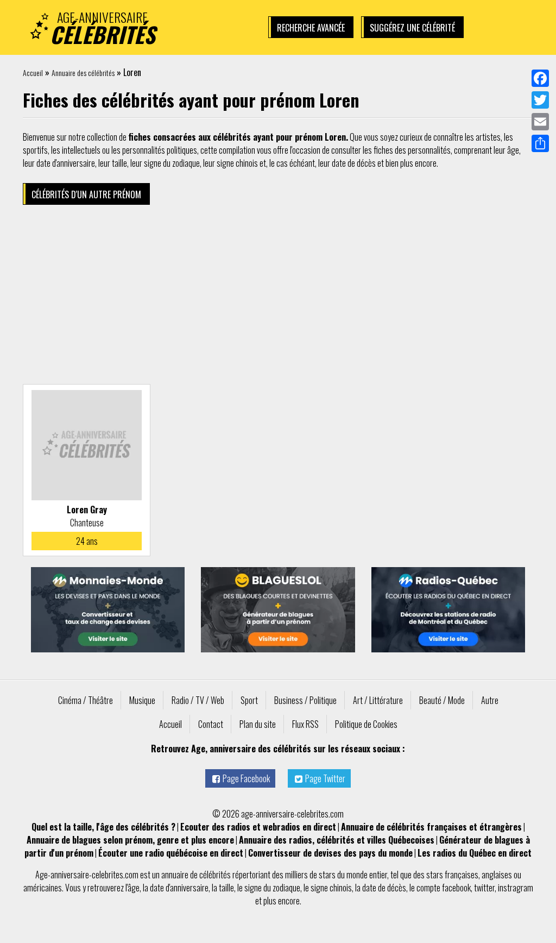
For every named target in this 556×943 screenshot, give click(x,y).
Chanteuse (87, 522)
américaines (42, 887)
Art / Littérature (378, 700)
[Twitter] (540, 100)
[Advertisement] (278, 297)
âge (134, 887)
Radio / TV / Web (198, 700)
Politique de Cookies (366, 724)
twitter (484, 887)
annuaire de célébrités (196, 874)
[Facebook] (540, 78)
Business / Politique (305, 700)
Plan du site (257, 724)
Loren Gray (87, 509)
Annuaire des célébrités (83, 72)
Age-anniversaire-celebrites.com (86, 874)
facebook (456, 887)
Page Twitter (325, 778)
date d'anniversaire (179, 887)
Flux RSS (305, 724)
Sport (249, 700)
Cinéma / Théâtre (85, 700)
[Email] (540, 122)
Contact (210, 724)
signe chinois (331, 887)
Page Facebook (246, 778)
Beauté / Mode (442, 700)
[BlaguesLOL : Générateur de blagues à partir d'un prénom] (278, 609)
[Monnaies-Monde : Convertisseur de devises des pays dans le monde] (108, 609)
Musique (142, 700)
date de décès (384, 887)
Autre (489, 700)
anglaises (497, 874)
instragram (515, 887)
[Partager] (540, 143)
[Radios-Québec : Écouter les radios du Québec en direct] (448, 609)
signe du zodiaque (272, 887)
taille (226, 887)
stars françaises (452, 874)
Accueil (33, 72)
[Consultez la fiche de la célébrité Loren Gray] (86, 445)
